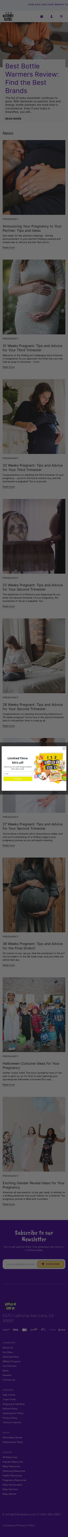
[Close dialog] (64, 748)
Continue (17, 779)
